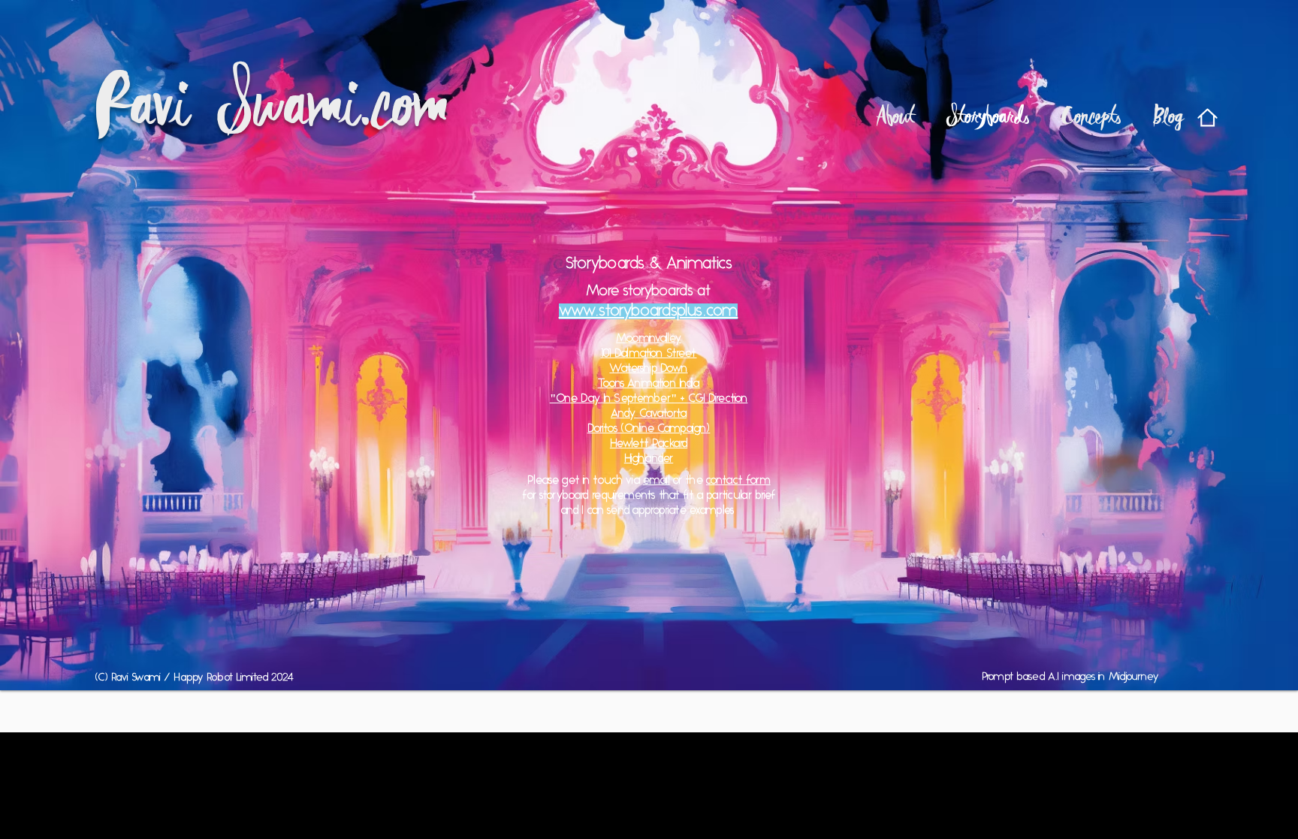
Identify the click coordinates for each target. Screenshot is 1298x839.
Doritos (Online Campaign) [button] (649, 429)
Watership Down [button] (648, 369)
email (656, 481)
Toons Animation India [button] (648, 384)
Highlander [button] (649, 459)
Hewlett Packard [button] (648, 444)
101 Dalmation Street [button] (649, 354)
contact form (738, 481)
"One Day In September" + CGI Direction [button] (649, 399)
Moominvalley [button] (648, 339)
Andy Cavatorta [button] (649, 414)
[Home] (1207, 117)
